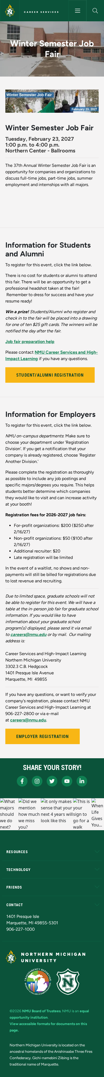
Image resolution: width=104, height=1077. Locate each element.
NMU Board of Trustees (41, 1011)
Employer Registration (42, 736)
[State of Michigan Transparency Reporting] (38, 981)
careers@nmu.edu (28, 720)
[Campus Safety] (68, 981)
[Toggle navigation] (77, 10)
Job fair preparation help (29, 341)
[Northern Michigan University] (10, 10)
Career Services (41, 12)
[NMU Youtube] (67, 781)
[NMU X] (52, 781)
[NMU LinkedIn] (82, 781)
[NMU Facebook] (22, 781)
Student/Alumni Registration (50, 375)
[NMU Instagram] (37, 781)
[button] (95, 10)
